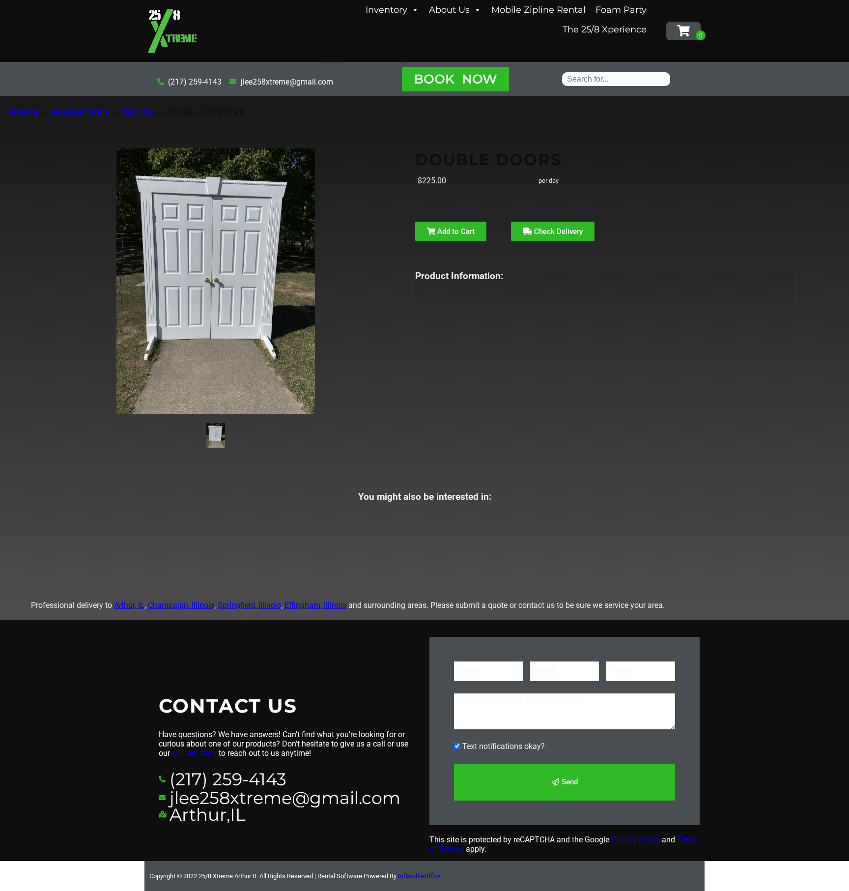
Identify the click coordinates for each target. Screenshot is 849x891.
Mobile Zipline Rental (538, 9)
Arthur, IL (129, 605)
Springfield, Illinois (249, 605)
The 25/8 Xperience (605, 29)
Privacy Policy (635, 839)
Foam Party (621, 9)
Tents (137, 112)
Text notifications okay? (503, 746)
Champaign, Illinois (181, 605)
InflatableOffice (419, 876)
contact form (194, 753)
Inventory (386, 9)
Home (25, 112)
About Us (449, 9)
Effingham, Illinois (315, 605)
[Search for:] (616, 79)
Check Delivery (557, 231)
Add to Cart (455, 231)
